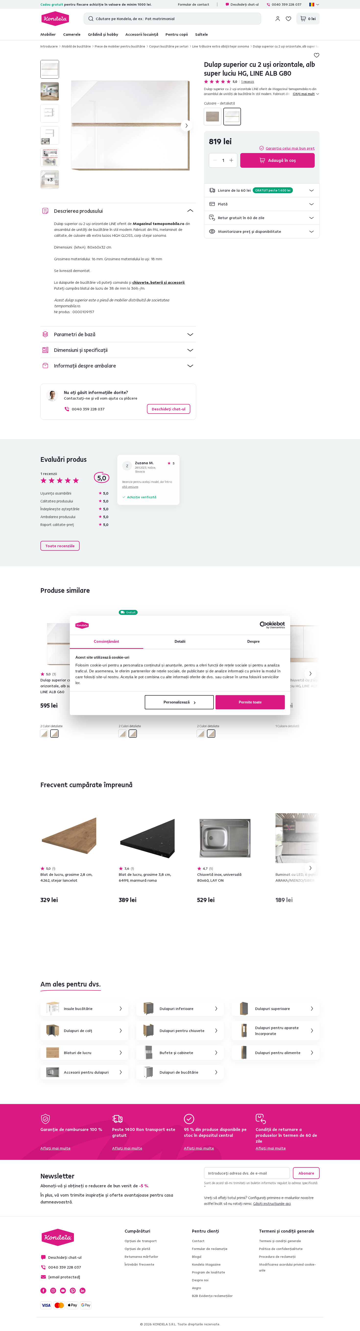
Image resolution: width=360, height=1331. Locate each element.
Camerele (72, 34)
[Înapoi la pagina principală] (55, 18)
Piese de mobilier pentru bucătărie (120, 46)
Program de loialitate (208, 1272)
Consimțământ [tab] (106, 641)
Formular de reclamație (210, 1249)
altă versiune (130, 486)
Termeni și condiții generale (280, 1241)
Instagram (53, 1291)
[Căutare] (90, 18)
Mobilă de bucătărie (76, 46)
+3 (50, 179)
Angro (196, 1288)
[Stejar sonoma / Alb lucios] (232, 116)
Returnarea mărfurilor (141, 1256)
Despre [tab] (253, 641)
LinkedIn (82, 1291)
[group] (130, 125)
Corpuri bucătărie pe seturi (168, 46)
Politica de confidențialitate (281, 1249)
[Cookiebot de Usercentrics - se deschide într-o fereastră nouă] (263, 625)
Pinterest (73, 1291)
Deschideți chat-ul (245, 4)
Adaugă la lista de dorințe (317, 55)
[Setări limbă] (314, 4)
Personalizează (177, 702)
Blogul (196, 1256)
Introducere (49, 46)
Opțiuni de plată (137, 1249)
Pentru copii (177, 34)
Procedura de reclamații (277, 1256)
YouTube (63, 1291)
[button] (261, 190)
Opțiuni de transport (141, 1241)
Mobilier (48, 34)
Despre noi (200, 1280)
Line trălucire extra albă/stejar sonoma (220, 46)
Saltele (201, 34)
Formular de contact (193, 4)
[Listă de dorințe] (288, 19)
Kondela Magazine (206, 1264)
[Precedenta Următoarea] (68, 644)
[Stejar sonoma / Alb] (212, 116)
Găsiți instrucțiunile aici (272, 1203)
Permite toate (250, 702)
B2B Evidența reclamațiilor (212, 1296)
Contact (198, 1241)
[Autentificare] (278, 19)
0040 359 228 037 (286, 4)
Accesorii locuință (141, 34)
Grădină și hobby (103, 34)
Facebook (43, 1291)
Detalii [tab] (180, 641)
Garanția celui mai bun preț (290, 148)
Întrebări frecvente (139, 1264)
